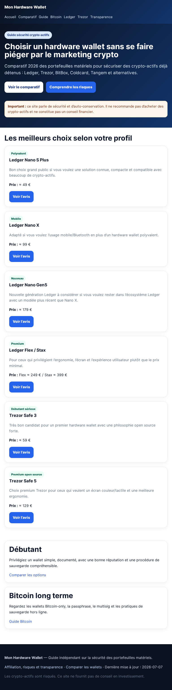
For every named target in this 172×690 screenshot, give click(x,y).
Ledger (69, 17)
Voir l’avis (21, 196)
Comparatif (27, 17)
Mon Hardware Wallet (25, 7)
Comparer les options (27, 575)
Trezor (82, 17)
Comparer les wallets (84, 667)
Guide (43, 17)
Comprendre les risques (70, 87)
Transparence (101, 17)
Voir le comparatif (24, 87)
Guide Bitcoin (20, 621)
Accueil (10, 17)
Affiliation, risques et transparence (33, 667)
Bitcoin (56, 17)
